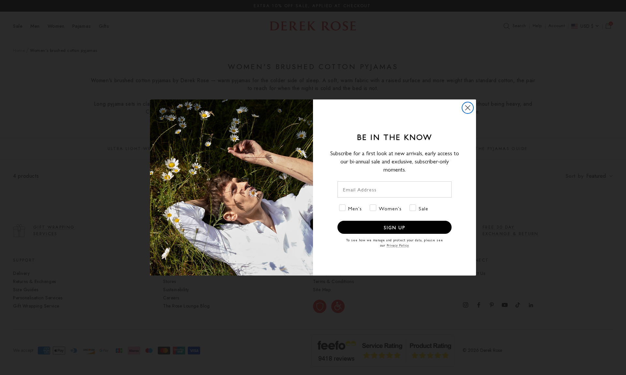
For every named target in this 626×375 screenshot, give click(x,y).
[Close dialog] (467, 107)
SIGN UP (394, 227)
